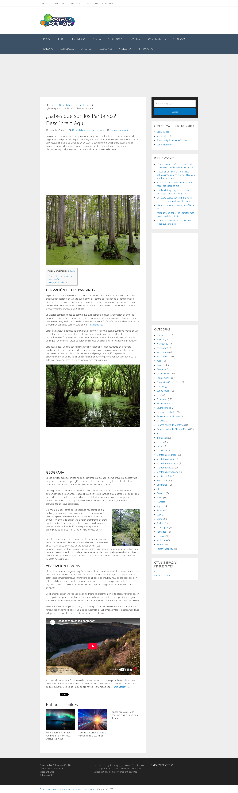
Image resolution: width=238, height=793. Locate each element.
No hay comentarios (120, 130)
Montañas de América (167, 463)
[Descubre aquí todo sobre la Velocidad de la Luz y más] (92, 719)
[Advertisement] (119, 73)
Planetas (134, 38)
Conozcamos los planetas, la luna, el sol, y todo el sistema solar (68, 789)
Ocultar (73, 271)
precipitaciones (121, 687)
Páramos (161, 493)
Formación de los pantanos (61, 276)
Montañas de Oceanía (167, 471)
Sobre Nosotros (75, 3)
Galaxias (48, 48)
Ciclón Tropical (164, 373)
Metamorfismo (95, 324)
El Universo (78, 38)
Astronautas (145, 48)
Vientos (160, 544)
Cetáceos (161, 369)
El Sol (60, 38)
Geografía (53, 279)
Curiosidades (163, 390)
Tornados (161, 531)
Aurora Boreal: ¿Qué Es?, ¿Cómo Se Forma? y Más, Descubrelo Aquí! (58, 735)
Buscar (175, 112)
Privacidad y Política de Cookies (52, 3)
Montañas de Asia (166, 467)
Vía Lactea (125, 48)
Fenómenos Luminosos (168, 416)
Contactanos (107, 3)
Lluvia (159, 446)
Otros (159, 489)
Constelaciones (156, 38)
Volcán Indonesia (165, 548)
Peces (160, 497)
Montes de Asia (164, 476)
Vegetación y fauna (57, 282)
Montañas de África (166, 459)
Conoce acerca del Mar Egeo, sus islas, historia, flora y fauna (125, 715)
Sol (155, 572)
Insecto (160, 433)
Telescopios (105, 48)
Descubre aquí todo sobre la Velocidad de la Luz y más (92, 734)
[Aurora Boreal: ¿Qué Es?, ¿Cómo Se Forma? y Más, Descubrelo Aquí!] (60, 719)
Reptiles (160, 506)
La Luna (96, 38)
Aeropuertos (163, 335)
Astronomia (115, 38)
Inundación (162, 437)
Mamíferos (162, 450)
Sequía (160, 514)
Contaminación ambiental (169, 382)
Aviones (160, 365)
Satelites (86, 48)
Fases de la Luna (162, 575)
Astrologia (67, 48)
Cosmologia (162, 386)
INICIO (46, 38)
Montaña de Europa (166, 454)
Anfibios (160, 339)
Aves (159, 360)
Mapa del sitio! (92, 3)
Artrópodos (162, 343)
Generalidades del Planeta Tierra (88, 130)
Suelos (160, 523)
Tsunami (161, 536)
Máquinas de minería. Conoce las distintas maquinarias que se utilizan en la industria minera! (176, 175)
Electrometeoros (165, 403)
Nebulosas (179, 38)
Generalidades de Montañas (171, 424)
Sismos (160, 518)
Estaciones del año (166, 412)
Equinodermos (164, 407)
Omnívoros (162, 484)
